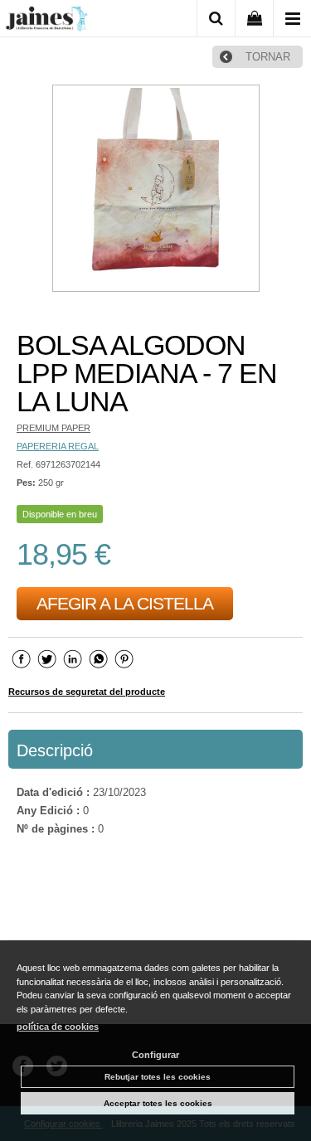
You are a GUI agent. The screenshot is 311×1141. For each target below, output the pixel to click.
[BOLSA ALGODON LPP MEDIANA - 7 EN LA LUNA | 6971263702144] (156, 190)
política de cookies (58, 1027)
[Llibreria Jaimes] (46, 21)
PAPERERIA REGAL (58, 446)
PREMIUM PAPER (53, 428)
